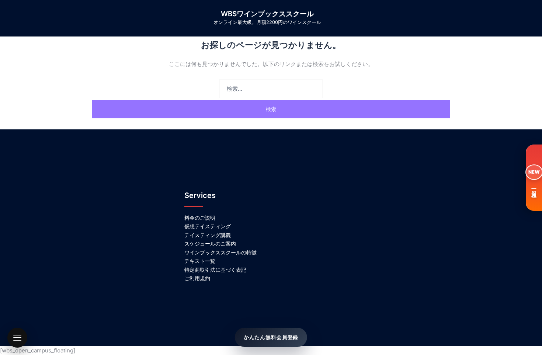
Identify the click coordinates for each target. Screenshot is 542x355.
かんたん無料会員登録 (271, 337)
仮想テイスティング (207, 226)
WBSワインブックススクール (267, 14)
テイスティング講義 (207, 235)
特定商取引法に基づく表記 (215, 270)
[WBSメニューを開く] (17, 338)
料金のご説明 (199, 218)
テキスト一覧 (199, 261)
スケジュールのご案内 (210, 243)
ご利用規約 (197, 278)
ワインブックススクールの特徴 (220, 252)
